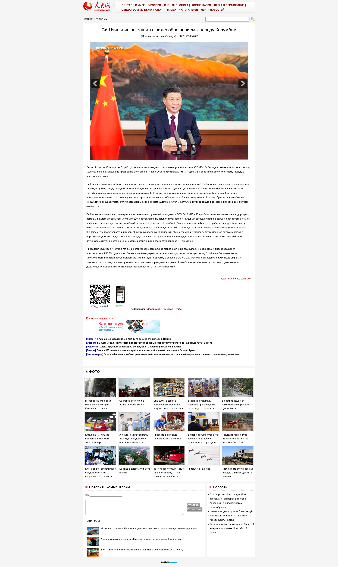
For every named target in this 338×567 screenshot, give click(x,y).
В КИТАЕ (102, 19)
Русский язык (89, 19)
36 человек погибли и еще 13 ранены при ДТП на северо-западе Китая (169, 472)
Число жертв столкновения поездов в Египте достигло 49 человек (237, 472)
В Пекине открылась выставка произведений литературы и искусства (201, 404)
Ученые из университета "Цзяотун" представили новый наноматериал (133, 438)
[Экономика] (93, 342)
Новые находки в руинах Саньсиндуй (231, 511)
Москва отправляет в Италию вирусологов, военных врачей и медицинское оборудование (149, 528)
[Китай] (90, 339)
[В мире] (91, 350)
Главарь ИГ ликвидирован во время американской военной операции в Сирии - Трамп (146, 350)
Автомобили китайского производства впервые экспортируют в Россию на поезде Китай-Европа (156, 342)
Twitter (179, 309)
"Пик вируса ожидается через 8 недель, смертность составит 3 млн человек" (142, 539)
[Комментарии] (94, 354)
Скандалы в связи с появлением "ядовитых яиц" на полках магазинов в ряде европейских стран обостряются (169, 408)
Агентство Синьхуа (164, 36)
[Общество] (92, 346)
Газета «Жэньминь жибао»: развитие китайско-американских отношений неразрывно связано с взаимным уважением (171, 354)
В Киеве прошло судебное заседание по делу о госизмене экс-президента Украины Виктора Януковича (203, 442)
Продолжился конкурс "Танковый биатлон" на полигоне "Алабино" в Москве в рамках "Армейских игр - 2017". (235, 442)
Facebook (168, 309)
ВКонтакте (153, 309)
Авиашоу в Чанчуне (199, 468)
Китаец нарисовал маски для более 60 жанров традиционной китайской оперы (232, 528)
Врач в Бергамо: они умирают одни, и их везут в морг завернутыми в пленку (142, 549)
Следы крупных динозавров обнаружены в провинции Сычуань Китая (140, 346)
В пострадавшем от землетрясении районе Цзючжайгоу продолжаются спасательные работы (235, 408)
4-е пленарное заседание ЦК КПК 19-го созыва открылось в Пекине (133, 339)
